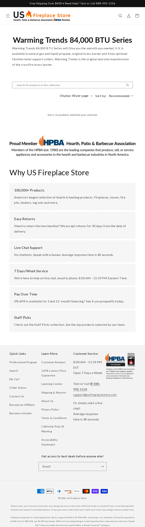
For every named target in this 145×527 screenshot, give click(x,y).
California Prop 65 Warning (52, 429)
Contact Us (16, 396)
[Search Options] (129, 85)
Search (13, 370)
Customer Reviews (53, 362)
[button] (8, 16)
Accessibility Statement (49, 442)
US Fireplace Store (77, 498)
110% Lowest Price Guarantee (53, 373)
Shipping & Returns (53, 392)
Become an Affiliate (22, 404)
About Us (47, 401)
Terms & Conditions (54, 417)
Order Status (17, 387)
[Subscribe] (102, 466)
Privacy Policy (50, 409)
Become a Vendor (20, 413)
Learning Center (51, 383)
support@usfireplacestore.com (95, 394)
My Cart (14, 379)
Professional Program (23, 362)
